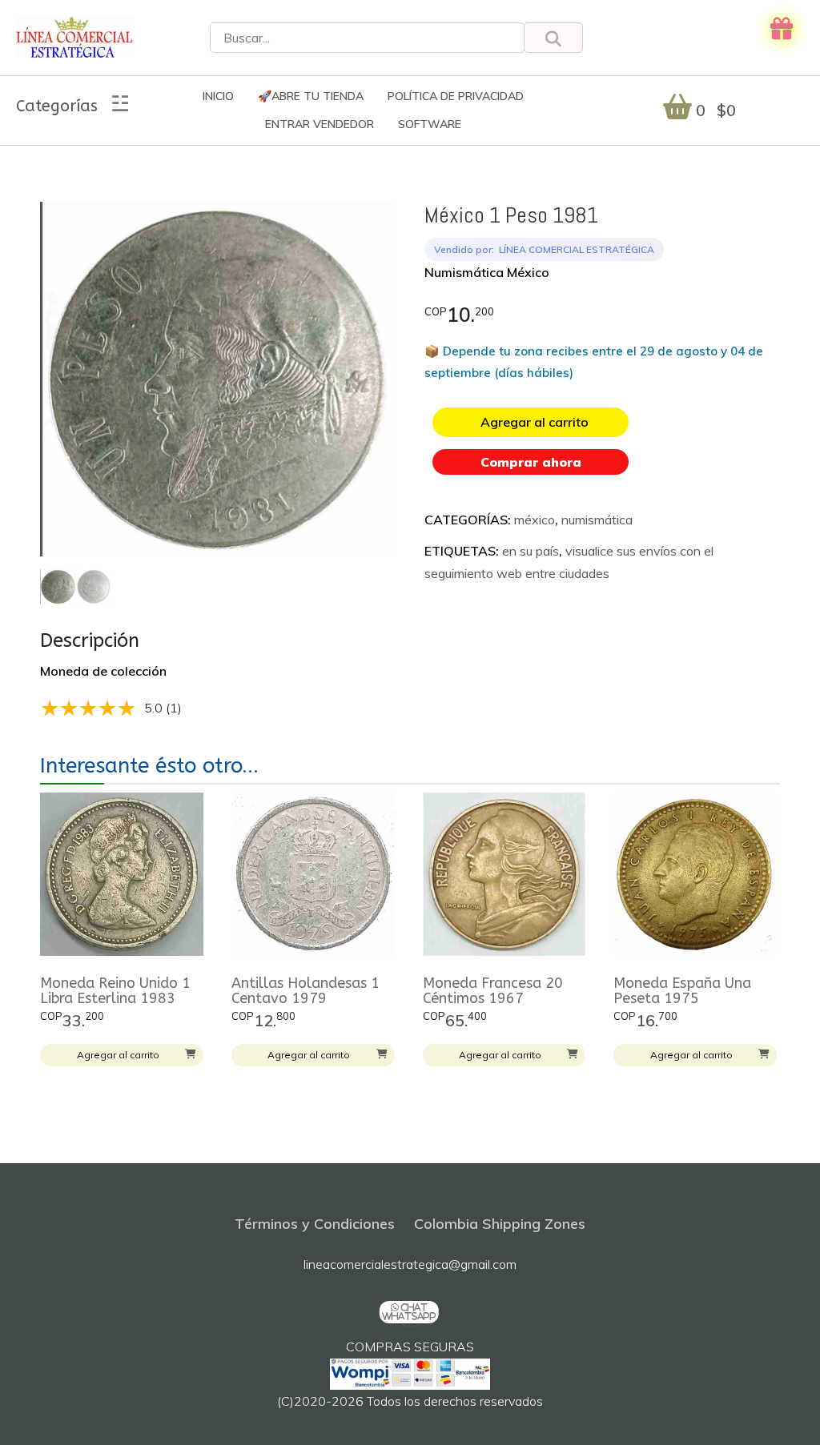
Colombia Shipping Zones (499, 1223)
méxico (534, 520)
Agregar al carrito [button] (118, 1055)
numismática (597, 520)
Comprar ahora (530, 462)
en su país (530, 551)
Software (429, 124)
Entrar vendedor (319, 124)
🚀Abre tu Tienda (311, 96)
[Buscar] (553, 37)
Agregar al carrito (534, 422)
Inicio (218, 96)
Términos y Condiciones (315, 1223)
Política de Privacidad (456, 96)
